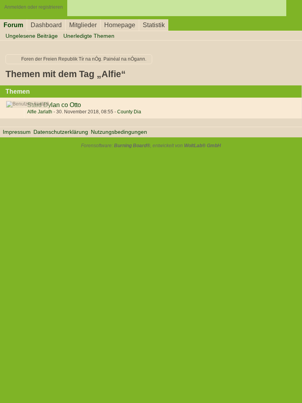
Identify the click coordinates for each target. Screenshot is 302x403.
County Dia (129, 111)
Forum (13, 24)
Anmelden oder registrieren (33, 7)
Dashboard (46, 24)
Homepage (119, 24)
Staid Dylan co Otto (54, 104)
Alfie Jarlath (39, 111)
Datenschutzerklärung (60, 132)
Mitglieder (83, 24)
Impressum (17, 132)
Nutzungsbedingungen (119, 132)
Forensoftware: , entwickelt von (151, 145)
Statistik (154, 24)
